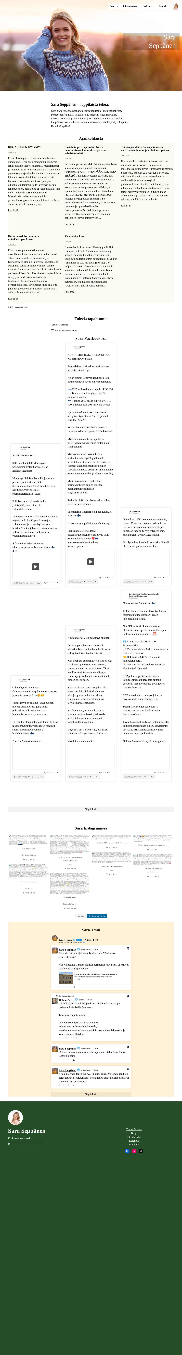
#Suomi (16, 741)
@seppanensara (85, 949)
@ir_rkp (81, 1000)
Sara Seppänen (24, 447)
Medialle (134, 1144)
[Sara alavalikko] (117, 6)
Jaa (58, 583)
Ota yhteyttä (134, 1136)
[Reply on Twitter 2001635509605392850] (60, 1037)
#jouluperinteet (67, 968)
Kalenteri (134, 1140)
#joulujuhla (82, 968)
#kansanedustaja (140, 741)
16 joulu (95, 1048)
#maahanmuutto (85, 741)
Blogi (134, 1133)
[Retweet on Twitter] (57, 996)
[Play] (35, 567)
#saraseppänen (76, 546)
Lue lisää (13, 210)
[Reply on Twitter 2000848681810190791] (60, 1085)
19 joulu (95, 949)
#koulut (72, 741)
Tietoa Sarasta (134, 1129)
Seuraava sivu (21, 307)
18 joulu (89, 1000)
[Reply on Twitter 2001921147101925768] (60, 986)
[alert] (91, 330)
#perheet (93, 542)
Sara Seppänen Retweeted (66, 996)
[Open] (29, 840)
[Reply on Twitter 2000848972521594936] (60, 1059)
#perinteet (123, 964)
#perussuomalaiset (78, 542)
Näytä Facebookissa (49, 583)
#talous (127, 741)
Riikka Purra (66, 999)
